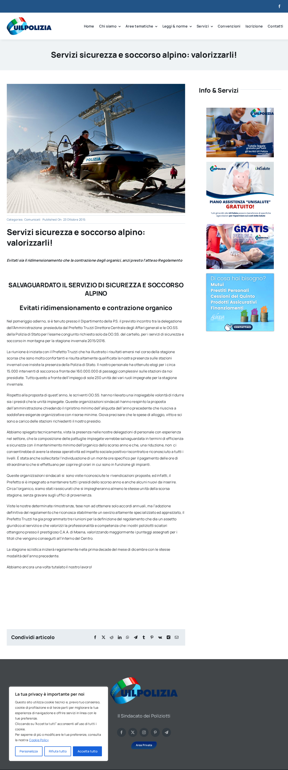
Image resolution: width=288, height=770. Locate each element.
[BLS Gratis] (240, 225)
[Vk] (160, 637)
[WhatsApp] (127, 637)
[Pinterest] (152, 637)
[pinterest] (155, 732)
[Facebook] (95, 637)
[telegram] (166, 732)
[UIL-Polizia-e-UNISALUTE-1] (240, 163)
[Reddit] (112, 637)
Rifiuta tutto (58, 751)
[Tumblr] (144, 637)
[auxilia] (240, 275)
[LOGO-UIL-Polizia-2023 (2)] (29, 18)
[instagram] (144, 732)
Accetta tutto (87, 751)
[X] (103, 637)
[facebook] (279, 6)
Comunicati (32, 219)
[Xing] (168, 637)
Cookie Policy (39, 740)
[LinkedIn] (120, 637)
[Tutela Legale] (240, 109)
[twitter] (132, 732)
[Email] (177, 637)
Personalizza (29, 751)
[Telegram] (136, 637)
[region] (58, 724)
